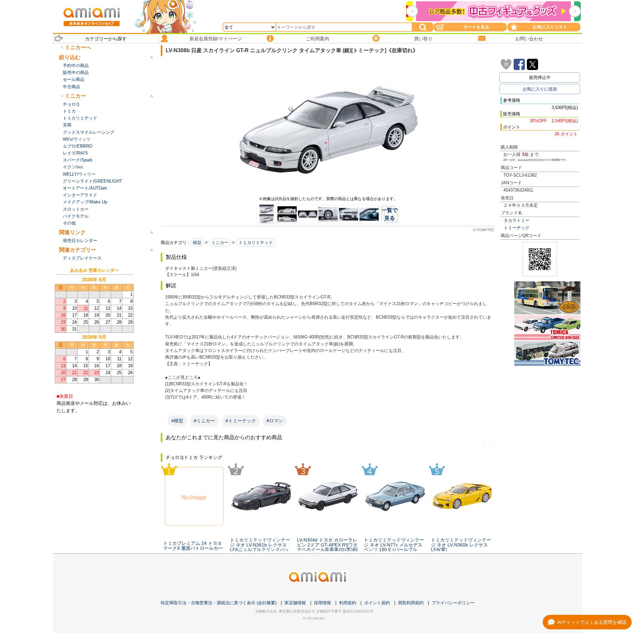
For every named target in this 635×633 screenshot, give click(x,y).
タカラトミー (516, 220)
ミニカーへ (78, 47)
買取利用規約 (411, 602)
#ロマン (275, 420)
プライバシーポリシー (453, 602)
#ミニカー (204, 420)
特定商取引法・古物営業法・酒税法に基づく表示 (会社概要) (218, 602)
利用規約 (347, 602)
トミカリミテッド (255, 242)
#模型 (177, 420)
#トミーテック (241, 420)
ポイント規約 (377, 602)
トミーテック (516, 227)
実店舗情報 (295, 602)
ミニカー (220, 242)
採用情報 (322, 602)
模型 (197, 242)
